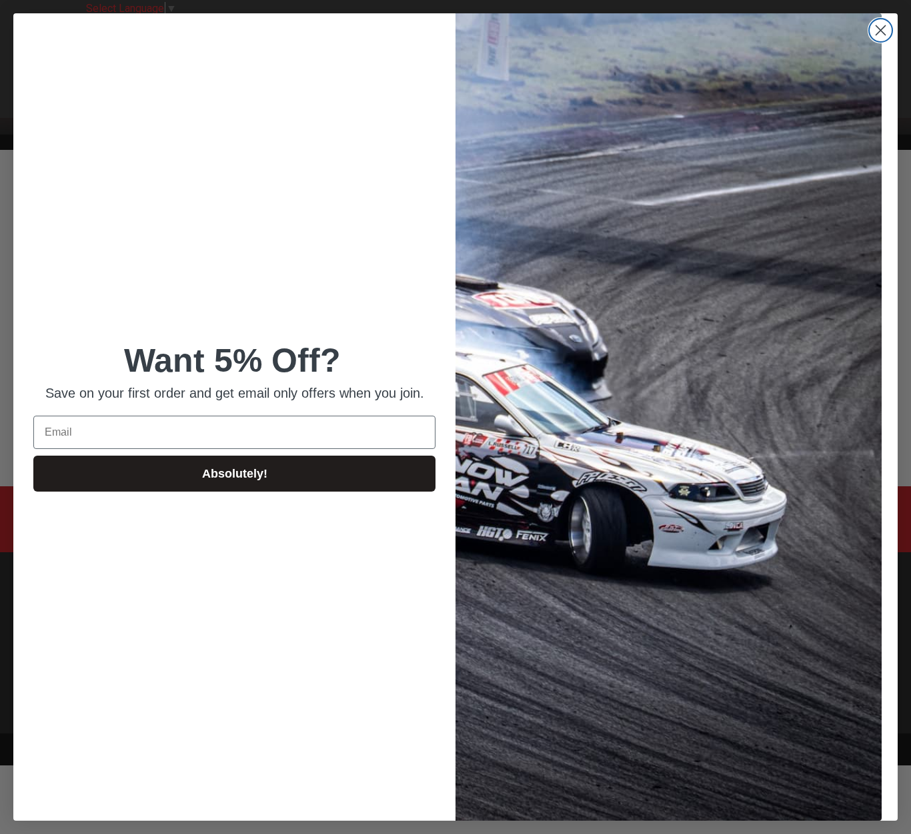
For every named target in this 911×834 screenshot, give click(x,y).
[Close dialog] (880, 30)
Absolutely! (234, 473)
